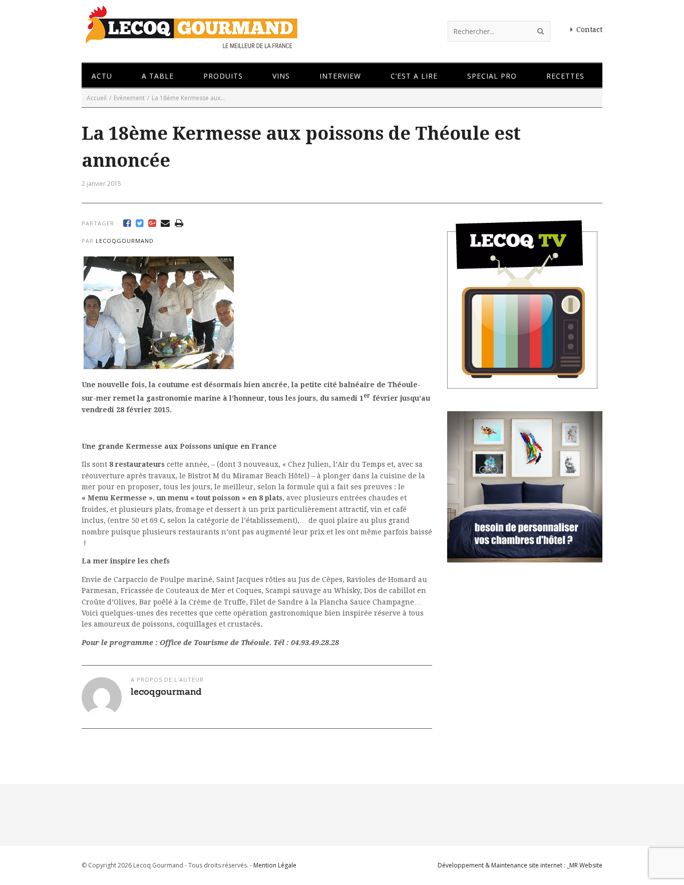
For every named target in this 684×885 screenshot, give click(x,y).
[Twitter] (139, 223)
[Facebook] (127, 223)
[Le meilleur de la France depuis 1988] (190, 44)
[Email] (165, 223)
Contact (589, 30)
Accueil (97, 98)
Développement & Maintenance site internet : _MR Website (520, 865)
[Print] (179, 223)
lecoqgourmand (125, 240)
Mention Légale (274, 865)
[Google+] (152, 223)
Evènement (129, 98)
